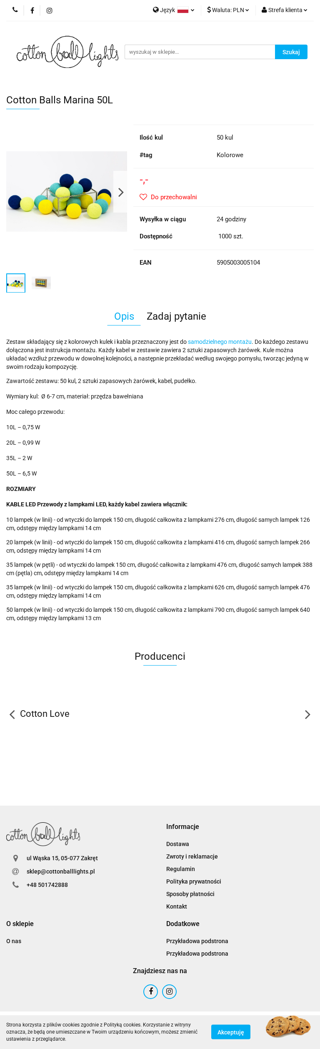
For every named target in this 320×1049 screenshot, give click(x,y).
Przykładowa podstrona (197, 941)
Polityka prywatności (193, 881)
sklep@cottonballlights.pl (61, 871)
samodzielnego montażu (220, 341)
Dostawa (177, 844)
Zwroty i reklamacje (192, 856)
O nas (13, 941)
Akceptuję (231, 1032)
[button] (182, 827)
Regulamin (180, 869)
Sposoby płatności (190, 894)
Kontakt (176, 906)
